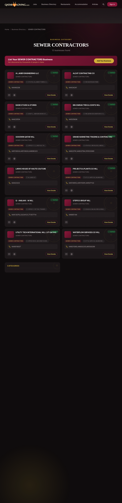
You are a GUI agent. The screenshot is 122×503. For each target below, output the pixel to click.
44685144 (73, 215)
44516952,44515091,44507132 (81, 183)
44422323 (16, 183)
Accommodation (81, 4)
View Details (51, 95)
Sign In (112, 4)
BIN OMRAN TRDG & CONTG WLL (86, 105)
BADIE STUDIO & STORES (26, 105)
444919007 (16, 247)
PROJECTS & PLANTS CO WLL (85, 169)
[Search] (103, 4)
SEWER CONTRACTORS (15, 82)
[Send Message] (9, 95)
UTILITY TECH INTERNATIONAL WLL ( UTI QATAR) (36, 232)
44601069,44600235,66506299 (82, 247)
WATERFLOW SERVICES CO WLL (86, 232)
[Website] (14, 95)
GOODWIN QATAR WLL (25, 137)
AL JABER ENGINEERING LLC (27, 73)
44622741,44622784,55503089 (81, 151)
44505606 (73, 119)
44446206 (16, 88)
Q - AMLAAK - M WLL (24, 200)
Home (7, 29)
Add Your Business (104, 61)
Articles (95, 4)
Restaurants (65, 4)
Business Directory (48, 4)
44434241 (73, 88)
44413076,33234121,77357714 (24, 215)
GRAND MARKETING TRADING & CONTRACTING (92, 137)
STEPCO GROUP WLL (81, 200)
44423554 (16, 119)
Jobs (35, 4)
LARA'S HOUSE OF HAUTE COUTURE (31, 169)
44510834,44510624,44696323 (25, 151)
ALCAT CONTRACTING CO (83, 73)
